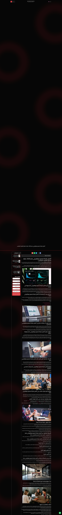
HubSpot (37, 401)
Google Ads (39, 403)
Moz (44, 401)
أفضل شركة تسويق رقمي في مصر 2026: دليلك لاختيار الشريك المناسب (14, 261)
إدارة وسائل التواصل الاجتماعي (46, 302)
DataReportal (28, 400)
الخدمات (49, 340)
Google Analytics (41, 365)
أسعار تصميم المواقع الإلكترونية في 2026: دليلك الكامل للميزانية (15, 272)
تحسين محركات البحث (47, 304)
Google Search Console (36, 365)
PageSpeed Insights (30, 365)
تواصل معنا (48, 341)
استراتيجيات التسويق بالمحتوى (46, 305)
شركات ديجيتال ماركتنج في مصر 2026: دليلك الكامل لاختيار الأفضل (15, 255)
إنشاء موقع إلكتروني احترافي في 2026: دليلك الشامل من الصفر (14, 266)
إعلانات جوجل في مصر (47, 303)
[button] (40, 253)
